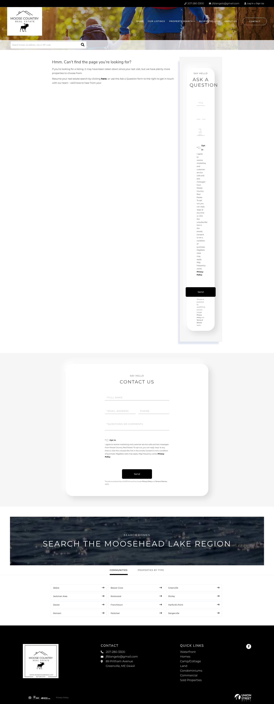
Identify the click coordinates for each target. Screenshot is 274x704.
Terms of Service (161, 481)
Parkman (115, 613)
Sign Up (260, 3)
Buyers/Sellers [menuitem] (209, 21)
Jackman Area (60, 596)
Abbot (56, 588)
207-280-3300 (195, 3)
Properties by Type (151, 570)
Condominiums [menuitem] (191, 670)
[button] (83, 45)
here (104, 79)
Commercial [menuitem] (189, 675)
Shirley (171, 596)
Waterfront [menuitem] (188, 652)
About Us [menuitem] (230, 21)
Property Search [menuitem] (181, 21)
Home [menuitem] (140, 21)
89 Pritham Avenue (120, 664)
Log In (250, 3)
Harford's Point (175, 605)
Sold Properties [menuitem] (191, 680)
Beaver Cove (117, 588)
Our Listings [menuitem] (156, 21)
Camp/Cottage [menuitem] (190, 661)
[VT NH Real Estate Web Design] (243, 697)
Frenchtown (117, 605)
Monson (57, 613)
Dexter (56, 605)
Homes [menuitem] (185, 656)
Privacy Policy (147, 481)
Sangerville (173, 613)
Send (201, 292)
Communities (118, 570)
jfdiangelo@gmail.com (225, 3)
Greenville (173, 588)
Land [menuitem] (183, 666)
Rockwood (116, 596)
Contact (254, 21)
